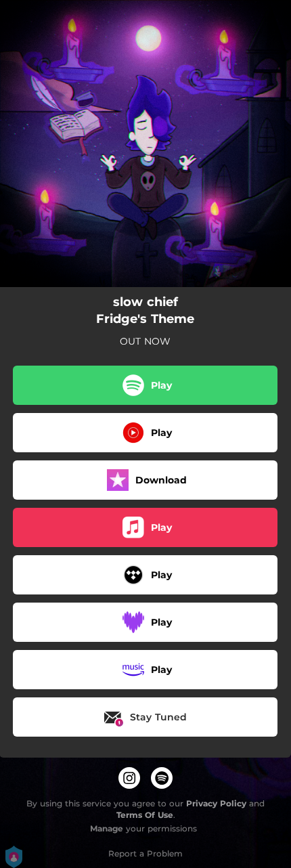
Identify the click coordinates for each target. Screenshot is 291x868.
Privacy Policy (216, 803)
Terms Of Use (144, 815)
